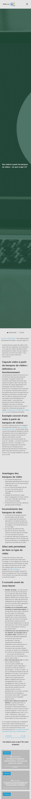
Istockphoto (20, 410)
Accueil (3, 338)
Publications (11, 338)
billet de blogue (15, 569)
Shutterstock (11, 410)
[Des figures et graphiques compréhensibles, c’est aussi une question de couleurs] (15, 759)
